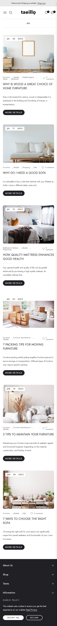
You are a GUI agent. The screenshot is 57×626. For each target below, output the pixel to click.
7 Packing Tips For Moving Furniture (23, 346)
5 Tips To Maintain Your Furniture (28, 434)
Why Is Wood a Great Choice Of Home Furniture (28, 86)
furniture (6, 77)
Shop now (42, 3)
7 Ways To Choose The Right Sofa (24, 521)
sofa (35, 167)
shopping (26, 167)
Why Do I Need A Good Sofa (24, 173)
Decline (34, 617)
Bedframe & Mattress (10, 248)
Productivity (7, 249)
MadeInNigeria (28, 77)
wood (5, 79)
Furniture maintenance (22, 337)
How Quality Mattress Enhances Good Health (28, 257)
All (28, 23)
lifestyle (16, 77)
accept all (13, 617)
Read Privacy (31, 609)
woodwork (15, 79)
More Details (13, 112)
